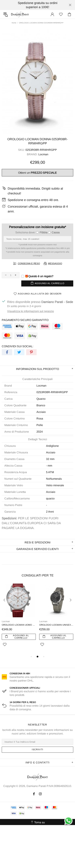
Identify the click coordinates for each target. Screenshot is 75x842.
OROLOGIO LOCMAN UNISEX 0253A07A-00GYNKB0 (56, 625)
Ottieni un (37, 172)
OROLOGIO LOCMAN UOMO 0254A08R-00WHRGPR (19, 625)
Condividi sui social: (17, 346)
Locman (43, 154)
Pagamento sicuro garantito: (25, 320)
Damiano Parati (20, 14)
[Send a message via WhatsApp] (68, 821)
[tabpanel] (19, 619)
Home (14, 23)
